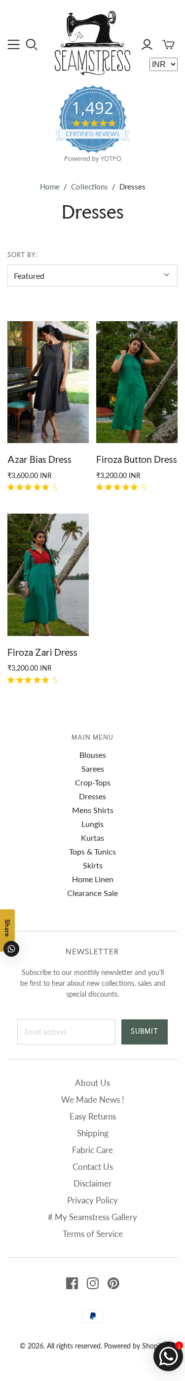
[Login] (147, 44)
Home (50, 186)
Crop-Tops (93, 782)
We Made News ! (92, 1099)
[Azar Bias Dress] (48, 382)
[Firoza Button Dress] (137, 382)
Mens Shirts (92, 810)
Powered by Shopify (134, 1346)
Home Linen (92, 879)
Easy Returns (93, 1116)
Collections (89, 186)
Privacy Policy (92, 1200)
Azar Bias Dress (39, 459)
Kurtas (92, 837)
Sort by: (22, 255)
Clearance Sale (92, 892)
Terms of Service (93, 1234)
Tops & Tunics (92, 851)
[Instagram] (93, 1283)
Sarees (92, 768)
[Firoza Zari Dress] (48, 575)
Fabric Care (92, 1150)
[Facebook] (72, 1283)
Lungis (92, 823)
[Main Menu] (13, 44)
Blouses (92, 754)
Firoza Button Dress (136, 459)
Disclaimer (92, 1183)
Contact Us (93, 1166)
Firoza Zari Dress (42, 652)
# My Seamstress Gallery (92, 1217)
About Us (92, 1083)
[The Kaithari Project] (92, 41)
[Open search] (32, 44)
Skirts (93, 865)
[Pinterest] (113, 1283)
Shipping (93, 1133)
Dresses (92, 796)
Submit (144, 1031)
